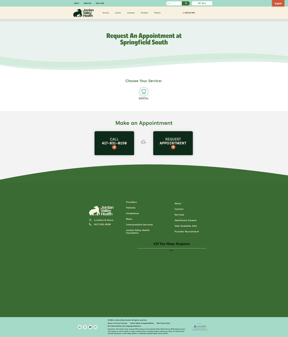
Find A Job (100, 3)
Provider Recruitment (187, 231)
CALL (114, 141)
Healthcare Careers (186, 220)
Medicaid (87, 3)
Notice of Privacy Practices (117, 323)
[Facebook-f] (85, 327)
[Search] (186, 3)
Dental (144, 98)
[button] (105, 13)
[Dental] (143, 91)
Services (179, 214)
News (129, 219)
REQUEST (173, 141)
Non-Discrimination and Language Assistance (124, 326)
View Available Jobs (186, 226)
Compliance (132, 213)
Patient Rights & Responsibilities (142, 323)
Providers (131, 202)
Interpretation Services (139, 224)
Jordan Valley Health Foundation (137, 231)
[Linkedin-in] (80, 327)
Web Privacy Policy (163, 323)
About (76, 3)
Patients (130, 207)
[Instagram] (95, 327)
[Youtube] (90, 327)
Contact (179, 209)
